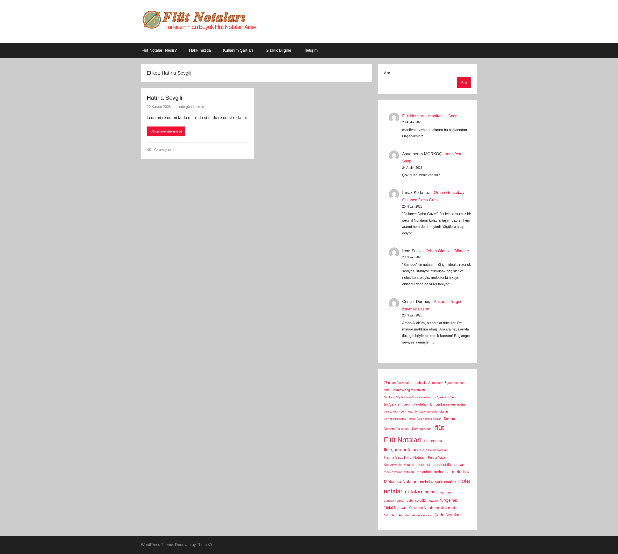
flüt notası (433, 440)
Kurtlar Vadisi (437, 457)
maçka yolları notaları (399, 472)
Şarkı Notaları (447, 514)
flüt (439, 427)
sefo (410, 500)
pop (441, 492)
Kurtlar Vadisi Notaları (399, 465)
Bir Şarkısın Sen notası (448, 404)
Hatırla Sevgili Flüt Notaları (405, 457)
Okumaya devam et (166, 131)
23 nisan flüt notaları (398, 383)
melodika (460, 471)
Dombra (449, 419)
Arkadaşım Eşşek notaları (446, 383)
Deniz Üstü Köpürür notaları (425, 418)
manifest (423, 465)
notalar (393, 491)
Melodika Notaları (401, 481)
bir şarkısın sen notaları (431, 411)
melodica (441, 472)
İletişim (311, 50)
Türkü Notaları (395, 508)
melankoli (423, 472)
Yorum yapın (164, 149)
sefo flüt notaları (426, 500)
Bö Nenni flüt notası (395, 418)
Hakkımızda (200, 50)
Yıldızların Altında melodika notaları (433, 508)
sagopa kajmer (394, 500)
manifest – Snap (442, 116)
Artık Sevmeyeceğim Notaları (404, 390)
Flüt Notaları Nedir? (159, 50)
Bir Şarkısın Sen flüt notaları (406, 404)
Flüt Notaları (413, 116)
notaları (413, 492)
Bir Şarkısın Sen (444, 397)
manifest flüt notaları (448, 465)
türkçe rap (448, 500)
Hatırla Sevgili (164, 97)
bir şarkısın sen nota (398, 411)
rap (448, 492)
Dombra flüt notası (397, 429)
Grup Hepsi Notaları (434, 450)
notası (430, 492)
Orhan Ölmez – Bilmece (447, 251)
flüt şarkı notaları (401, 449)
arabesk (420, 383)
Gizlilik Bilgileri (279, 50)
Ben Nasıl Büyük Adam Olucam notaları (407, 397)
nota (464, 480)
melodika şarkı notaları (438, 482)
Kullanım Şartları (238, 50)
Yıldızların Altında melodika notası (408, 515)
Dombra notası (422, 429)
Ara (387, 73)
